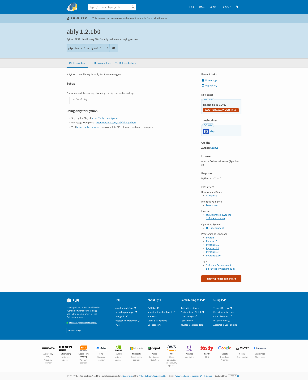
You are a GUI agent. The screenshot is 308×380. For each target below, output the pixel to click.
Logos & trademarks (157, 320)
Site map (208, 376)
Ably (212, 148)
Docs (202, 7)
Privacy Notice (220, 320)
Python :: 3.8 (212, 248)
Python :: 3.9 (212, 252)
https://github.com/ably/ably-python (116, 122)
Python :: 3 (211, 241)
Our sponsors (154, 325)
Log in (213, 7)
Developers (212, 205)
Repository (211, 85)
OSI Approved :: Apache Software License (218, 216)
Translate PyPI (187, 316)
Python (210, 237)
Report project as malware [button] (221, 279)
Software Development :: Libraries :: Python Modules (220, 267)
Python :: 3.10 (213, 255)
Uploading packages (124, 312)
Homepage (211, 80)
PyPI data (208, 99)
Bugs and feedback (189, 308)
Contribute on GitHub (190, 312)
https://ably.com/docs (88, 127)
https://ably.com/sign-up (104, 118)
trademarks (128, 376)
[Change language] (237, 7)
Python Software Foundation (81, 310)
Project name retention (126, 320)
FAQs (117, 325)
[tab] (77, 63)
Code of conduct (221, 316)
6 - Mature (211, 195)
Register (226, 7)
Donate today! (74, 330)
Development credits (190, 325)
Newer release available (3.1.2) (221, 109)
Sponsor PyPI (186, 320)
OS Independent (215, 228)
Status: (82, 322)
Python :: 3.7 (212, 245)
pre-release (116, 18)
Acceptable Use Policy (224, 325)
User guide (120, 316)
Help (191, 7)
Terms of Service (221, 308)
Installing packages (124, 308)
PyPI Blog (152, 308)
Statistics (152, 316)
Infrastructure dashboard (160, 312)
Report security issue (223, 312)
